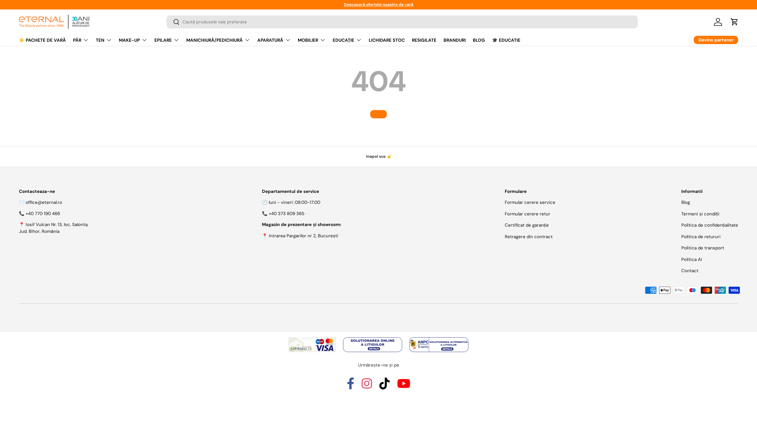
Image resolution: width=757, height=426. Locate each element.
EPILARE (163, 40)
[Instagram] (367, 386)
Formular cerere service (530, 202)
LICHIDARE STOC (387, 40)
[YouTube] (403, 386)
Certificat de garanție (527, 225)
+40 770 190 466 (43, 214)
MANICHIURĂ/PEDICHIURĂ (214, 40)
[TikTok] (384, 386)
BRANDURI (455, 40)
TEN (100, 40)
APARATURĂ (270, 40)
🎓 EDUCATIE (506, 40)
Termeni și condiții (700, 214)
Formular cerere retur (527, 214)
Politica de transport (702, 248)
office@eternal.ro (44, 202)
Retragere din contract (529, 237)
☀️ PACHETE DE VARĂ (42, 40)
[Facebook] (350, 386)
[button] (734, 21)
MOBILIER (308, 40)
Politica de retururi (701, 237)
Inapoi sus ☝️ (378, 156)
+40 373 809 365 (286, 214)
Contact (689, 271)
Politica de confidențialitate (709, 225)
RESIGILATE (424, 40)
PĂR (77, 40)
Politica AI (691, 259)
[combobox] (402, 21)
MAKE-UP (129, 40)
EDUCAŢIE (343, 40)
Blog (685, 202)
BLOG (479, 40)
